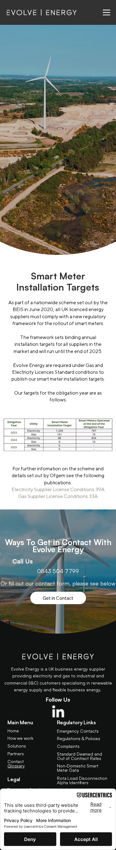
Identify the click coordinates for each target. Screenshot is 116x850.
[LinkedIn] (58, 712)
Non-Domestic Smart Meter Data (77, 768)
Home (13, 730)
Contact (15, 761)
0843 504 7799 (58, 570)
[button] (106, 12)
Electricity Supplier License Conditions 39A (58, 489)
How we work (20, 738)
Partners (15, 753)
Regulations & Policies (78, 738)
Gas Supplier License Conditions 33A (58, 496)
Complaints (68, 746)
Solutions (16, 745)
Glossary (16, 765)
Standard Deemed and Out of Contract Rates (79, 756)
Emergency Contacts (77, 731)
